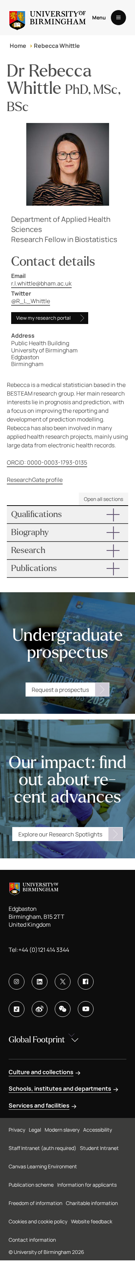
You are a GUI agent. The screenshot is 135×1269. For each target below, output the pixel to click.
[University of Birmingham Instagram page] (16, 982)
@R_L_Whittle (30, 301)
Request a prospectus (60, 690)
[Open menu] (118, 18)
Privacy (17, 1129)
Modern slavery (62, 1129)
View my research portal (43, 318)
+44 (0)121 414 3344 (43, 950)
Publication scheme (31, 1184)
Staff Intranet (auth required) (42, 1148)
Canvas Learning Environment (43, 1166)
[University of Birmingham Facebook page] (86, 982)
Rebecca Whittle (57, 46)
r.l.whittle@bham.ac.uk (41, 283)
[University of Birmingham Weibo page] (40, 1009)
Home (18, 46)
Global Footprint (37, 1039)
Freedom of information (35, 1203)
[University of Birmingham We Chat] (63, 1009)
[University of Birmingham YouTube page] (86, 1009)
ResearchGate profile (35, 480)
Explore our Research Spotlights (60, 834)
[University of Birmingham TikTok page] (16, 1009)
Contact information (32, 1239)
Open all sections (103, 499)
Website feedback (91, 1221)
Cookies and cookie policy (38, 1221)
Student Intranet (99, 1148)
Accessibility (97, 1129)
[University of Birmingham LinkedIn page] (40, 982)
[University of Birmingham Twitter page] (63, 982)
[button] (68, 514)
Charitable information (92, 1203)
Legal (35, 1129)
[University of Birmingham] (47, 17)
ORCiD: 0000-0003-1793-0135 (47, 462)
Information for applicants (87, 1184)
